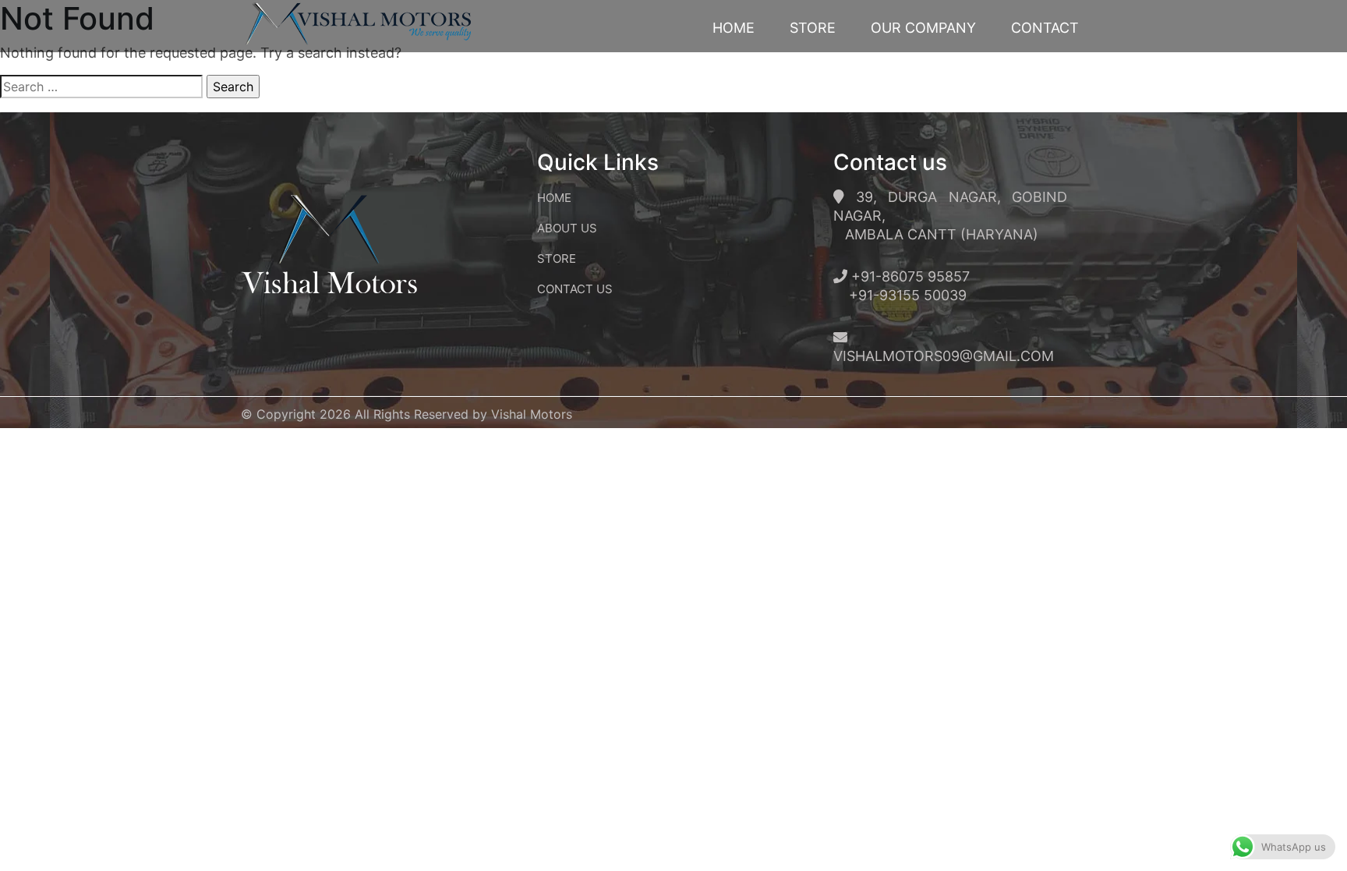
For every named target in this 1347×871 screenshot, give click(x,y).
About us (567, 228)
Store (813, 27)
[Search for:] (101, 86)
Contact (1045, 27)
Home (733, 27)
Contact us (575, 288)
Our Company (923, 27)
